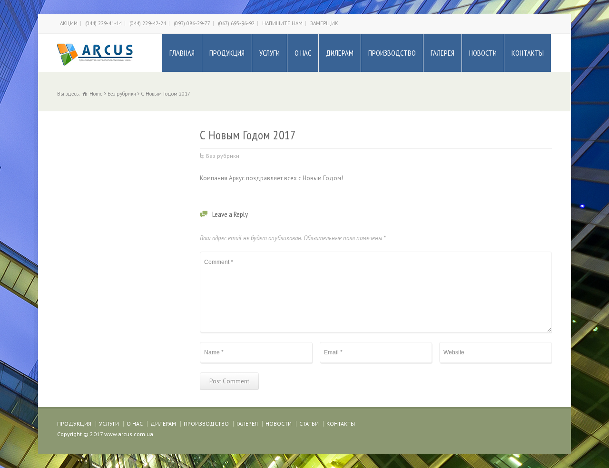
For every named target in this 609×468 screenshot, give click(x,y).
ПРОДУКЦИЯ (227, 53)
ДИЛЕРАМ (340, 53)
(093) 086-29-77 (192, 23)
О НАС (303, 53)
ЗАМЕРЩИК (324, 23)
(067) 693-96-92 (236, 23)
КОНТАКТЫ (527, 53)
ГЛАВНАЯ (182, 53)
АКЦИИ (69, 23)
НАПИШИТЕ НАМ (282, 23)
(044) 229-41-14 (103, 23)
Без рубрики (222, 155)
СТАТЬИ (309, 423)
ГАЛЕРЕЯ (442, 53)
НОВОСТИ (483, 53)
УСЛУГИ (269, 53)
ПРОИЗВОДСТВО (392, 53)
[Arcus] (95, 53)
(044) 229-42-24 (147, 23)
